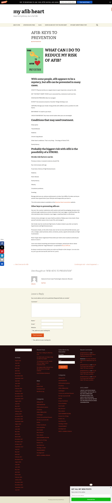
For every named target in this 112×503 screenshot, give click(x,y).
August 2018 (18, 424)
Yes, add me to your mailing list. (41, 330)
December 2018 (19, 416)
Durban (60, 398)
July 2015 (17, 490)
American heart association (63, 202)
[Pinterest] (2, 251)
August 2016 (18, 462)
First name (61, 354)
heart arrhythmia (62, 403)
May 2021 (17, 368)
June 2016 (17, 467)
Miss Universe (61, 408)
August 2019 (18, 401)
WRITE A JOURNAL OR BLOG (65, 431)
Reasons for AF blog (63, 416)
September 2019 (19, 398)
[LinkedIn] (2, 256)
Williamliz (33, 284)
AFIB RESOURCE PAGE (29, 25)
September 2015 (19, 487)
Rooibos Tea (61, 418)
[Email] (2, 260)
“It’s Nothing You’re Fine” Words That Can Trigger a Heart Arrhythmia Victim (44, 363)
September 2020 (19, 378)
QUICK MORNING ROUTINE (64, 413)
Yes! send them (85, 2)
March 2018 (17, 436)
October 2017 (18, 444)
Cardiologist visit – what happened (86, 264)
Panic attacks (61, 411)
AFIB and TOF (61, 378)
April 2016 (17, 472)
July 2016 (17, 464)
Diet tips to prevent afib (64, 396)
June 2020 (17, 383)
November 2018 (19, 419)
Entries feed (40, 386)
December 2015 (19, 482)
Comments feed (41, 389)
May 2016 (17, 469)
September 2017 (19, 446)
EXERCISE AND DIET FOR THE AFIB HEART (56, 25)
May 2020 (17, 386)
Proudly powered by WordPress (56, 499)
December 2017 (19, 439)
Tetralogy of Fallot (62, 423)
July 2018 (17, 426)
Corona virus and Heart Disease (66, 393)
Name (33, 320)
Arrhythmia (61, 385)
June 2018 (17, 429)
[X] (2, 247)
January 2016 (18, 479)
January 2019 (18, 414)
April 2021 (17, 370)
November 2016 (19, 459)
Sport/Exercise (62, 421)
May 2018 (17, 431)
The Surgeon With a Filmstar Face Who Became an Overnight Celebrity (45, 368)
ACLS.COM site (66, 245)
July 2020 (17, 381)
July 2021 (17, 363)
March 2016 (17, 474)
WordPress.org (40, 391)
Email (33, 324)
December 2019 (19, 393)
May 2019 (17, 406)
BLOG (39, 25)
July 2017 (17, 449)
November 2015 (19, 485)
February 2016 (18, 477)
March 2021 (17, 373)
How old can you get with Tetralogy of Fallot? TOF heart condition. (88, 366)
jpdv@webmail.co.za (85, 352)
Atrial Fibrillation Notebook (43, 373)
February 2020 (18, 388)
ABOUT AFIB (16, 25)
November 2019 (19, 396)
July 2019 (17, 403)
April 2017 (17, 454)
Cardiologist (61, 390)
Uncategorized (62, 429)
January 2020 (18, 391)
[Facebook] (2, 243)
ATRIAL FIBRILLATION (63, 388)
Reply (44, 283)
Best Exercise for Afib (20, 264)
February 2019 (18, 411)
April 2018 (17, 434)
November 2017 (19, 441)
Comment (34, 301)
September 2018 (19, 421)
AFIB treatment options (64, 383)
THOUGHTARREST (62, 426)
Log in (38, 384)
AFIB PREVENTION (37, 41)
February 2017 (18, 457)
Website (33, 327)
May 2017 (17, 452)
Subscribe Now (91, 499)
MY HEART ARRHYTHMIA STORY (78, 25)
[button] (56, 2)
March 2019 (17, 408)
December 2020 (19, 376)
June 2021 (17, 365)
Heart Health (61, 406)
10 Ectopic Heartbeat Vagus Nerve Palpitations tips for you (88, 354)
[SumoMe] (2, 264)
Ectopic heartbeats (63, 401)
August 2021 (18, 360)
